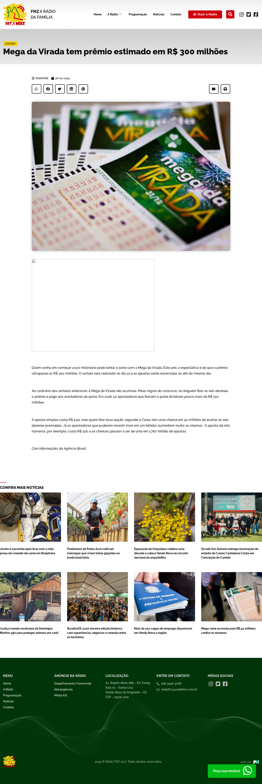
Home (98, 14)
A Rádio (113, 14)
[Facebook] (256, 14)
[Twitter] (249, 14)
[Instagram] (241, 14)
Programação (138, 14)
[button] (230, 14)
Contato (176, 14)
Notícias (158, 14)
